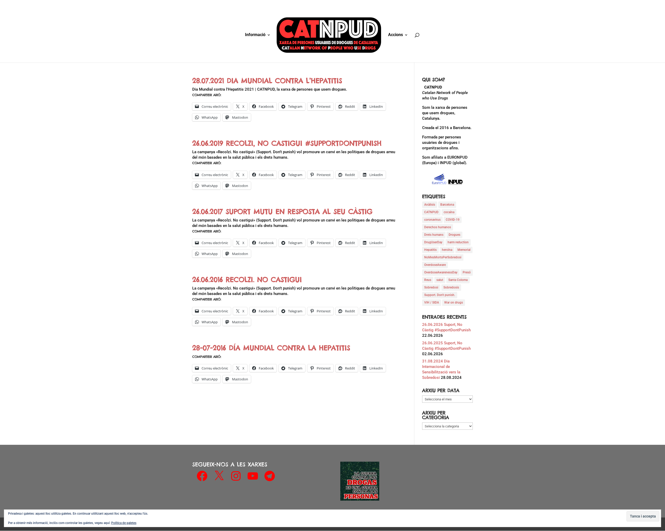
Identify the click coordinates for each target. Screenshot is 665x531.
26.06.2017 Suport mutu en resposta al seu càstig (282, 211)
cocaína (449, 212)
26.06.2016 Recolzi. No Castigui (247, 279)
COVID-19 (453, 219)
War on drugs (453, 302)
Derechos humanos (437, 227)
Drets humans (433, 235)
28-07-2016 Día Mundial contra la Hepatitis (271, 348)
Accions (395, 35)
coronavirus (432, 219)
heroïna (447, 250)
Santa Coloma (458, 280)
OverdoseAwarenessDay (440, 272)
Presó (467, 272)
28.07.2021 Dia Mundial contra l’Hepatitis (267, 80)
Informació (255, 35)
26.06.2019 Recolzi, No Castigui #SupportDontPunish (287, 143)
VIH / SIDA (431, 302)
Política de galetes (123, 523)
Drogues (454, 235)
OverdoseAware (435, 265)
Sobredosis (451, 287)
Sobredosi (431, 287)
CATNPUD (431, 212)
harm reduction (458, 242)
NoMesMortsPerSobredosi (442, 257)
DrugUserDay (433, 242)
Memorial (463, 250)
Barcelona (447, 204)
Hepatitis (430, 250)
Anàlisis (429, 204)
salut (439, 280)
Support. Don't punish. (439, 295)
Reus (427, 280)
